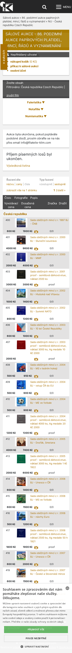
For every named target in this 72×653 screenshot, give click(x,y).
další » (62, 190)
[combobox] (67, 588)
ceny (19, 184)
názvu (10, 184)
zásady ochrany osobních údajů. (47, 621)
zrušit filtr (12, 95)
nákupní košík (19, 61)
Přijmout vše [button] (36, 629)
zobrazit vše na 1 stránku (21, 190)
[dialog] (36, 618)
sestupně (60, 184)
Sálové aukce (11, 17)
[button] (36, 646)
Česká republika (15, 214)
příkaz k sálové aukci (24, 66)
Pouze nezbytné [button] (36, 638)
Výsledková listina (18, 165)
